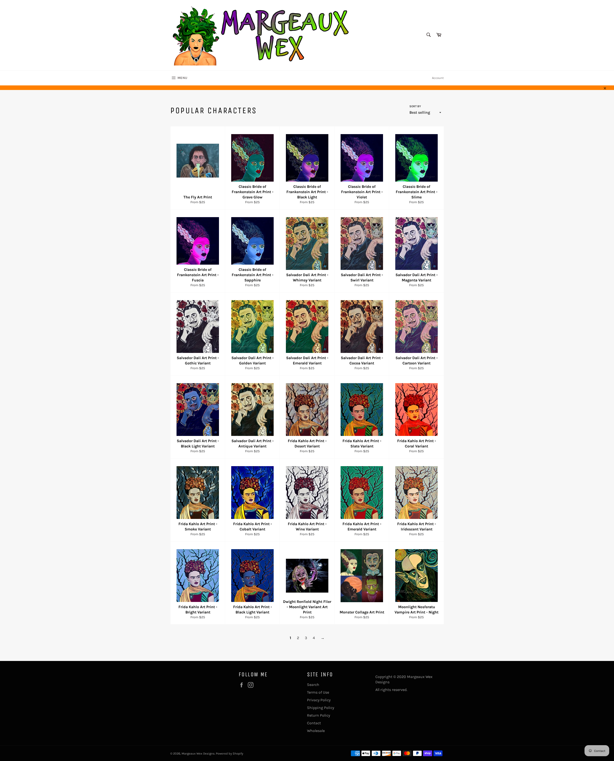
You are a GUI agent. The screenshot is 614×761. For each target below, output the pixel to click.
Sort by (415, 106)
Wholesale (316, 730)
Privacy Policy (319, 700)
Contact (314, 723)
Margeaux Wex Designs (198, 753)
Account (438, 78)
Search (313, 684)
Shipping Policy (320, 707)
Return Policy (318, 715)
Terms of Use (318, 692)
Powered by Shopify (229, 753)
